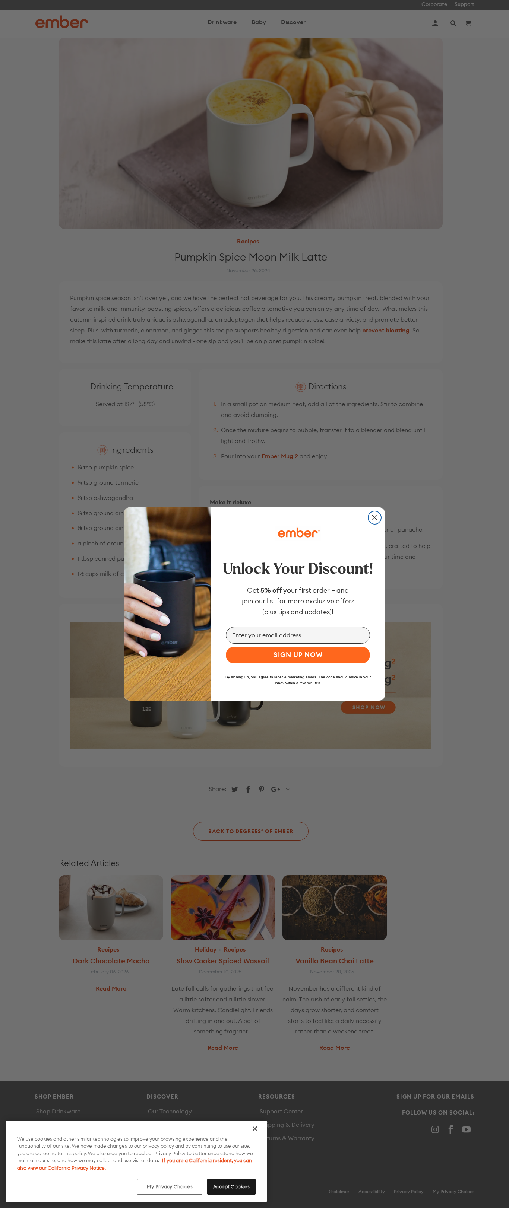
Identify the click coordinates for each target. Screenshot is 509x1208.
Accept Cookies (231, 1186)
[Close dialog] (374, 517)
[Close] (255, 1129)
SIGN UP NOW (298, 654)
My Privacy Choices (169, 1186)
